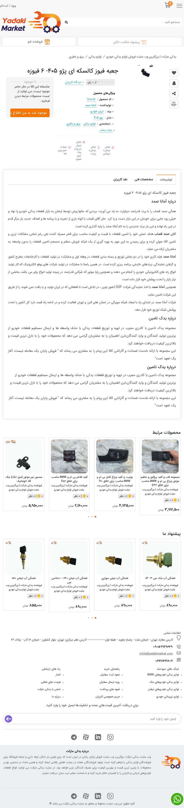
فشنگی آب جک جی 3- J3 (160, 578)
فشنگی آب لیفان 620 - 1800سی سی (69, 580)
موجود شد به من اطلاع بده (28, 113)
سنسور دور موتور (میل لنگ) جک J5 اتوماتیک (23, 479)
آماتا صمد (90, 105)
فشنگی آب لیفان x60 (24, 578)
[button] (95, 517)
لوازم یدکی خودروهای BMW (163, 674)
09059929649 (163, 646)
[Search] (65, 22)
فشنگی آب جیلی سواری (114, 578)
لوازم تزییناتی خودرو (167, 696)
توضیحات (166, 179)
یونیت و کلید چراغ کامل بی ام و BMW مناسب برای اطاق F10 (115, 479)
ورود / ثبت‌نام (8, 6)
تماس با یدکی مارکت (49, 689)
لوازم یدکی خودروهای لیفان (163, 689)
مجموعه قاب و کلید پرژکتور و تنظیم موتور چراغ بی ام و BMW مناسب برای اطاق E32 (160, 481)
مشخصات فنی (144, 179)
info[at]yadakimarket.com (156, 653)
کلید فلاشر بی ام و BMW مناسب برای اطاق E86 (69, 479)
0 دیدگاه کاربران (74, 82)
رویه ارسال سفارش (109, 682)
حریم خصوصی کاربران (108, 696)
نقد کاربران (120, 179)
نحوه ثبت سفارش (110, 674)
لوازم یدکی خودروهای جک (164, 682)
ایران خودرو (96, 111)
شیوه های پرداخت (110, 689)
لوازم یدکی (89, 124)
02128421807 (164, 661)
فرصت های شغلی (51, 682)
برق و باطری (73, 124)
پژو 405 (98, 118)
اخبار (58, 674)
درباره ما (56, 696)
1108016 (91, 99)
